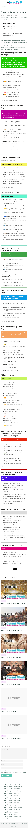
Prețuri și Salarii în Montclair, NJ (13, 807)
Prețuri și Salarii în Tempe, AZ (13, 784)
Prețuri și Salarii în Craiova (12, 811)
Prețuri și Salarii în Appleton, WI (13, 791)
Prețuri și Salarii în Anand (10, 684)
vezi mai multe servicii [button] (9, 321)
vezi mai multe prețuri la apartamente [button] (12, 466)
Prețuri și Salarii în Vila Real (12, 793)
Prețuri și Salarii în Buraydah (12, 800)
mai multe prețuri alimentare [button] (10, 100)
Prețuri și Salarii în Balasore (11, 738)
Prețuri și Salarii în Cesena (12, 802)
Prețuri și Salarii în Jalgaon (11, 657)
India (3, 600)
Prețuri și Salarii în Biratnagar (12, 788)
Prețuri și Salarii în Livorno (12, 795)
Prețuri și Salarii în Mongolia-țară (13, 790)
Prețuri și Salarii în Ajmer (10, 711)
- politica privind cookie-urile (16, 825)
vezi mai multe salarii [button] (8, 187)
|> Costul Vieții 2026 (5, 823)
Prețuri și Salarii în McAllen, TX (13, 818)
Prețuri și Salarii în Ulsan (11, 814)
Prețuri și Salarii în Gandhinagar (13, 603)
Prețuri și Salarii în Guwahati (12, 798)
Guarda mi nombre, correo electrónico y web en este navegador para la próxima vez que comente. (14, 771)
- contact (25, 825)
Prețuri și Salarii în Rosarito (12, 812)
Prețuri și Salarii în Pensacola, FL (13, 786)
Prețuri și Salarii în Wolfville (12, 797)
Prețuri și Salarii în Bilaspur (11, 630)
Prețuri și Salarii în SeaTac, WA (13, 804)
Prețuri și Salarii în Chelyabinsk (13, 816)
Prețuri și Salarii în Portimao (12, 809)
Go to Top (13, 826)
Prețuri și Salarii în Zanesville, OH (13, 805)
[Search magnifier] (26, 6)
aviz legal (21, 823)
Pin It (2, 571)
